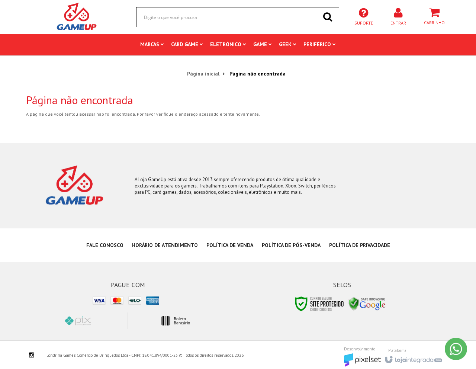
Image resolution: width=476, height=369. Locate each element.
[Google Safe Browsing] (367, 303)
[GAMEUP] (77, 16)
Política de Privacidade (359, 245)
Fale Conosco (104, 245)
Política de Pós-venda (291, 245)
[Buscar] (328, 16)
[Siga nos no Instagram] (31, 355)
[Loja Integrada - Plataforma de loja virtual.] (413, 357)
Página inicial (203, 73)
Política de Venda (229, 245)
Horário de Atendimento (165, 245)
